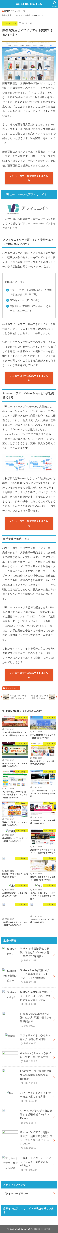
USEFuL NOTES (29, 4)
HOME (7, 11)
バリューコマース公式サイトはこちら (29, 178)
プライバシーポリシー (15, 1193)
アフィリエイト (19, 11)
